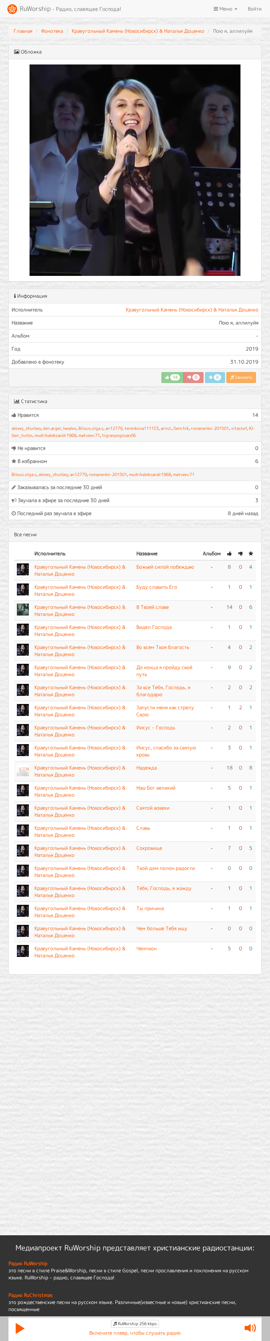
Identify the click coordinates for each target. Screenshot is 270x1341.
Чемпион (146, 948)
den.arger (52, 428)
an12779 (113, 428)
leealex (69, 428)
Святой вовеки (152, 807)
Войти (255, 8)
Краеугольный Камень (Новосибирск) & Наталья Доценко (138, 30)
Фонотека (52, 30)
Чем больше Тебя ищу (161, 928)
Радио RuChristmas (30, 1295)
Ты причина (150, 908)
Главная (23, 30)
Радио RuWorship (27, 1263)
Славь (143, 827)
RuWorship (69, 8)
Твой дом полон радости (165, 868)
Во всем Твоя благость (162, 647)
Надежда (146, 767)
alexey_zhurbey (26, 428)
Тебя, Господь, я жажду (164, 888)
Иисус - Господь (155, 727)
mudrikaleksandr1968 (55, 435)
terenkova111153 (141, 428)
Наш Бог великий (155, 787)
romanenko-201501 (210, 428)
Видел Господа (154, 627)
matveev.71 (89, 435)
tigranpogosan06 (119, 435)
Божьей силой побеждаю (165, 566)
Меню (226, 8)
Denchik (181, 428)
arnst (166, 428)
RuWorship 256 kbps (137, 1324)
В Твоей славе (152, 607)
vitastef (239, 428)
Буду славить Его (156, 586)
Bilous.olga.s (90, 428)
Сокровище (149, 848)
